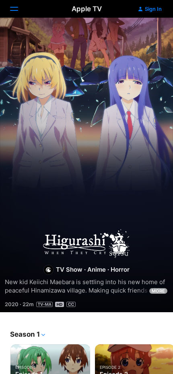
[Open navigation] (19, 9)
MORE (158, 291)
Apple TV (87, 9)
